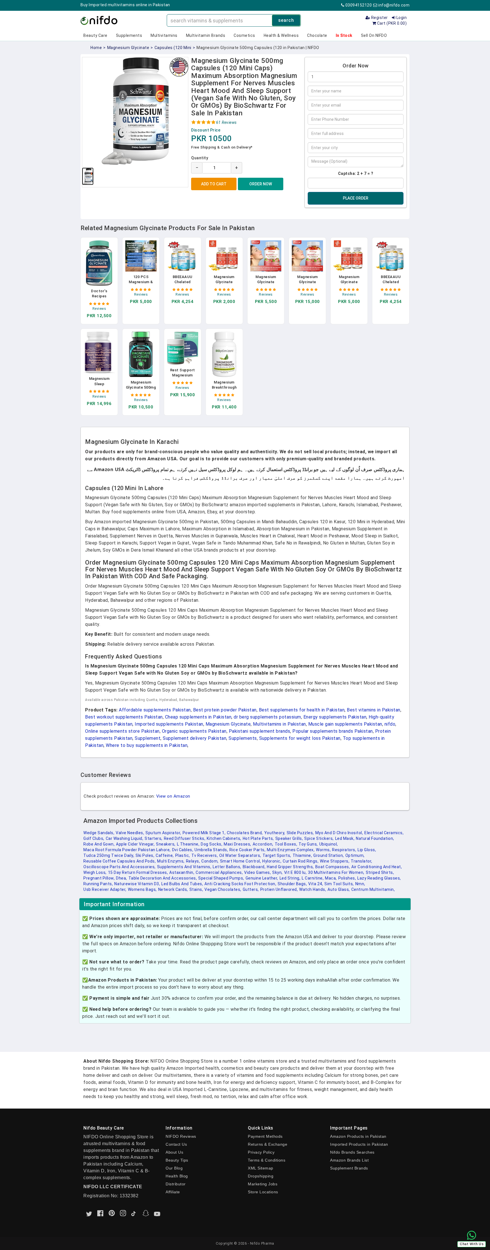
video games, (257, 872)
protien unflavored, (279, 889)
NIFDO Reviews (181, 1136)
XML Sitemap (260, 1168)
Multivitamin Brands (205, 35)
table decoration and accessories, (162, 878)
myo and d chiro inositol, (339, 832)
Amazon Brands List (349, 1160)
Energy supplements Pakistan (335, 717)
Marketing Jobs (262, 1184)
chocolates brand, (245, 832)
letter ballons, (227, 867)
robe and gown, (99, 844)
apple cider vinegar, (135, 844)
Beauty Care (95, 35)
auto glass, (339, 889)
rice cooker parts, (247, 850)
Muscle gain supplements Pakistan (345, 724)
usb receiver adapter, (104, 889)
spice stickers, (319, 838)
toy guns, (308, 844)
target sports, (277, 855)
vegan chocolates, (222, 889)
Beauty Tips (177, 1160)
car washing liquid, (124, 838)
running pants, (98, 884)
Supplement (147, 738)
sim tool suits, (339, 884)
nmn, (360, 884)
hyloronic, (271, 861)
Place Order (355, 198)
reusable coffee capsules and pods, (119, 861)
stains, (196, 889)
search (286, 20)
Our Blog (174, 1168)
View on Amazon (173, 796)
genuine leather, (262, 878)
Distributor (176, 1184)
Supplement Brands (349, 1168)
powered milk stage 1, (204, 832)
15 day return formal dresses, (138, 872)
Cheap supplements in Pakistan (198, 717)
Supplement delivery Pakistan (194, 738)
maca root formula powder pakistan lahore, (127, 850)
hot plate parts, (258, 838)
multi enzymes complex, (290, 850)
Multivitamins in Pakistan (279, 724)
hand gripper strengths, (290, 867)
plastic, (182, 855)
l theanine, (188, 844)
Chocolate (317, 35)
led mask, (345, 838)
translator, (361, 861)
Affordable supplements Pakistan (155, 710)
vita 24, (315, 884)
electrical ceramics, (384, 832)
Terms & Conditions (266, 1160)
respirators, (344, 850)
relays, (193, 861)
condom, (210, 861)
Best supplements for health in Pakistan (302, 710)
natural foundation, (375, 838)
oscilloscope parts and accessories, (119, 867)
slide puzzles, (300, 832)
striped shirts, (380, 872)
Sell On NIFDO (374, 35)
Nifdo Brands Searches (352, 1152)
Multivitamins (164, 35)
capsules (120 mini (173, 47)
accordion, (263, 844)
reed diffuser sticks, (185, 838)
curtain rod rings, (300, 861)
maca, (331, 878)
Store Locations (263, 1192)
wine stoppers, (334, 861)
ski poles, (145, 855)
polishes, (347, 878)
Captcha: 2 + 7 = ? (355, 173)
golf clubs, (93, 838)
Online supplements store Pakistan (122, 731)
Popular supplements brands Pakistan (332, 731)
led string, (290, 878)
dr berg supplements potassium (267, 717)
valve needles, (130, 832)
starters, (153, 838)
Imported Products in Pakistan (359, 1144)
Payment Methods (265, 1136)
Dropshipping (260, 1176)
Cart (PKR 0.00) (391, 23)
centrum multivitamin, (373, 889)
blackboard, (254, 867)
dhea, (121, 878)
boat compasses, (332, 867)
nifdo (390, 724)
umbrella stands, (211, 850)
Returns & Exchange (267, 1144)
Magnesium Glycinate (228, 724)
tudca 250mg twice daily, (108, 855)
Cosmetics (244, 35)
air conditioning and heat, (376, 867)
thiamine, (302, 855)
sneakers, (166, 844)
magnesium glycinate (128, 47)
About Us (174, 1152)
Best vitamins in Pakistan (373, 710)
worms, (323, 850)
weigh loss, (95, 872)
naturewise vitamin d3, (137, 884)
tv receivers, (204, 855)
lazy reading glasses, (379, 878)
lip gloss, (367, 850)
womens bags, (142, 889)
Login (401, 17)
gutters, (251, 889)
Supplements (129, 35)
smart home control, (240, 861)
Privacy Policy (261, 1152)
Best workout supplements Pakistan (124, 717)
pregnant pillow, (99, 878)
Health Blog (177, 1176)
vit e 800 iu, (295, 872)
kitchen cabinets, (224, 838)
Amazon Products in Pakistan (358, 1136)
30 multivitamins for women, (336, 872)
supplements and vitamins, (184, 867)
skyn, (277, 872)
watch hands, (312, 889)
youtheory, (274, 832)
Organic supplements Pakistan (194, 731)
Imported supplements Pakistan (169, 724)
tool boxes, (286, 844)
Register (379, 17)
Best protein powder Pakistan (225, 710)
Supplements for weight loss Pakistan (300, 738)
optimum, (355, 855)
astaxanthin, (181, 872)
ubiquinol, (328, 844)
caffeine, (165, 855)
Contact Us (176, 1144)
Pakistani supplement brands (259, 731)
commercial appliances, (219, 872)
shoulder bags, (292, 884)
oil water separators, (240, 855)
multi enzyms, (171, 861)
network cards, (173, 889)
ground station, (328, 855)
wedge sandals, (98, 832)
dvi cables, (182, 850)
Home (96, 47)
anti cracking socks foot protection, (240, 884)
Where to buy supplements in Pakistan (146, 745)
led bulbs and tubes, (182, 884)
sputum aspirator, (163, 832)
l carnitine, (313, 878)
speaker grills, (289, 838)
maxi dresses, (237, 844)
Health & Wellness (281, 35)
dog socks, (211, 844)
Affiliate (173, 1192)
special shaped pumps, (221, 878)
